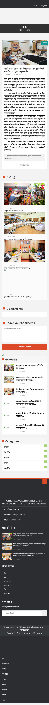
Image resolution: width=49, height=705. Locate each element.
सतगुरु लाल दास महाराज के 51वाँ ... (14, 211)
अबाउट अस (7, 585)
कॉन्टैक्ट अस (7, 581)
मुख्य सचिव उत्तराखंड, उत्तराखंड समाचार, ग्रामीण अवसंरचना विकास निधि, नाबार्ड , (23, 157)
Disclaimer (7, 593)
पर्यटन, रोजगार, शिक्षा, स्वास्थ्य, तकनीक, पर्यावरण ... (19, 239)
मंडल (3, 700)
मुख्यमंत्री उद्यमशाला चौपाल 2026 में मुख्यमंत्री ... (18, 297)
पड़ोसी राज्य (5, 663)
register (44, 6)
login (35, 6)
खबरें (5, 577)
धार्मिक (4, 695)
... (29, 366)
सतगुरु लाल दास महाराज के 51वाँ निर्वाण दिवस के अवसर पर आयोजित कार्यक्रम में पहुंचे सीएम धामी (28, 534)
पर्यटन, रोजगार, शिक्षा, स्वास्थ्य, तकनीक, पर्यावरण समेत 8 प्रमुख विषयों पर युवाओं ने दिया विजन (29, 544)
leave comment (24, 347)
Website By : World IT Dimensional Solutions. (24, 633)
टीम (5, 589)
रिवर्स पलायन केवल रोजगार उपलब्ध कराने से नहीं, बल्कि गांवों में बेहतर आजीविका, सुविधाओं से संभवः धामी (28, 554)
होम (21, 30)
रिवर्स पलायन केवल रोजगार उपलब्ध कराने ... (17, 268)
